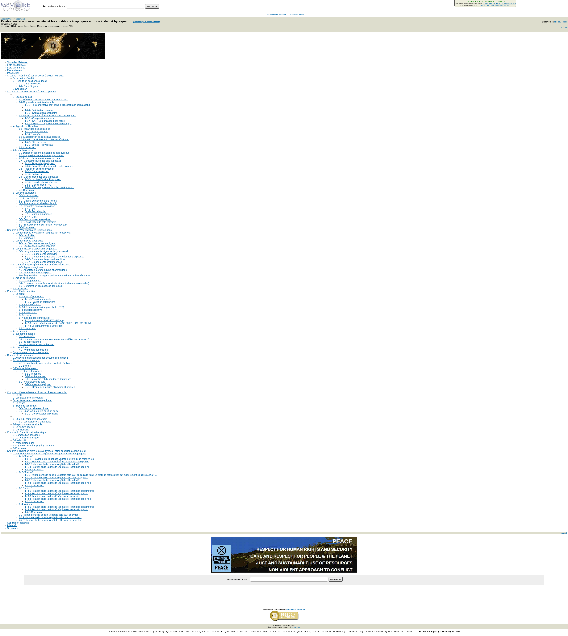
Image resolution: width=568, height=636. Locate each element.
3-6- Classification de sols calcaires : (38, 222)
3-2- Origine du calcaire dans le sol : (38, 200)
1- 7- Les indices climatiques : (34, 318)
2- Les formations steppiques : (28, 240)
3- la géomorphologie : (25, 334)
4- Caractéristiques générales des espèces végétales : (41, 264)
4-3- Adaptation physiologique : (35, 272)
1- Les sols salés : (22, 97)
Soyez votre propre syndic (295, 609)
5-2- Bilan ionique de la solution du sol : (39, 411)
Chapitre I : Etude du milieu (21, 291)
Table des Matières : (17, 62)
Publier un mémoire (278, 14)
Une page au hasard (296, 14)
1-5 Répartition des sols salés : (35, 129)
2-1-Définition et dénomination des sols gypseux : (45, 153)
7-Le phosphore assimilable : (28, 424)
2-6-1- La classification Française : (43, 179)
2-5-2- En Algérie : (34, 174)
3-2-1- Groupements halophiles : (42, 254)
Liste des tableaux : (17, 65)
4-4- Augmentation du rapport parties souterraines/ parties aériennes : (55, 275)
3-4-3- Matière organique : (38, 214)
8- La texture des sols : (25, 427)
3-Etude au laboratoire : (25, 368)
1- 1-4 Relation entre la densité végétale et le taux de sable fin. (57, 467)
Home (266, 14)
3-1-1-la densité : (33, 373)
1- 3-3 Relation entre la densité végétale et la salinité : (53, 496)
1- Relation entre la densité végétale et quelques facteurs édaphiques (49, 453)
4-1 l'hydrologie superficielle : (34, 350)
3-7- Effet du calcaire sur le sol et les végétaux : (43, 224)
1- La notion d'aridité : (24, 78)
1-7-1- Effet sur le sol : (36, 142)
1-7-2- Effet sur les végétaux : (40, 145)
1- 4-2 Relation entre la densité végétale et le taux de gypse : (56, 509)
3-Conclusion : (20, 89)
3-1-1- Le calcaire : (28, 195)
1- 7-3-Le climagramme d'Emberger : (44, 326)
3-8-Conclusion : (27, 227)
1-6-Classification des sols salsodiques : (40, 137)
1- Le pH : (18, 395)
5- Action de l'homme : (24, 278)
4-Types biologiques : (24, 443)
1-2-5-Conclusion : (34, 485)
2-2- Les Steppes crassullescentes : (37, 246)
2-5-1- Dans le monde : (37, 171)
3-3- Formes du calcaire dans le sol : (38, 203)
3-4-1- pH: (30, 208)
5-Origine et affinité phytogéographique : (34, 445)
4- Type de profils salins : (26, 126)
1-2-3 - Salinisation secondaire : (41, 113)
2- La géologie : (21, 331)
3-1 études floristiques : (31, 371)
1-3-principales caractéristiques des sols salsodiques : (47, 115)
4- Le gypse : (19, 403)
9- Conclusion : (21, 429)
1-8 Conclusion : (27, 328)
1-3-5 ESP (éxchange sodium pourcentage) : (48, 123)
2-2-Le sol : (25, 366)
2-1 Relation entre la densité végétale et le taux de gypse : (49, 515)
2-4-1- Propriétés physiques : (40, 163)
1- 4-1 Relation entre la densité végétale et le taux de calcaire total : (60, 507)
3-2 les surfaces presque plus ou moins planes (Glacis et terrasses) (54, 339)
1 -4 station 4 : (26, 504)
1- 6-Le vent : (26, 315)
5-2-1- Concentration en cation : (41, 413)
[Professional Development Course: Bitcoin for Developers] (53, 58)
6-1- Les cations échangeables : (35, 421)
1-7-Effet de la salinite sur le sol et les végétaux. (44, 139)
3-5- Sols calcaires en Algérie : (35, 219)
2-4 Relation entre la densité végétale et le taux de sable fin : (50, 520)
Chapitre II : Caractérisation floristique (26, 432)
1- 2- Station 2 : (27, 472)
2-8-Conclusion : (27, 190)
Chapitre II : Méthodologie (20, 355)
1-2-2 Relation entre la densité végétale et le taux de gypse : (56, 477)
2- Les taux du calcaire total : (28, 397)
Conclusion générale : (18, 523)
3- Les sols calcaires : (24, 192)
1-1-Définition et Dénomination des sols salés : (43, 99)
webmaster (296, 627)
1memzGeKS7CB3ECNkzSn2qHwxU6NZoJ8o (499, 3)
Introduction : (14, 73)
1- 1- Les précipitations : (31, 296)
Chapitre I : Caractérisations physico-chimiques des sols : (37, 392)
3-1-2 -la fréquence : (35, 376)
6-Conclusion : (20, 288)
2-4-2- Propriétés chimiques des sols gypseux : (49, 166)
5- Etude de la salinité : (25, 405)
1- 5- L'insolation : (28, 312)
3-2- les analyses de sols (32, 381)
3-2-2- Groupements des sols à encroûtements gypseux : (54, 256)
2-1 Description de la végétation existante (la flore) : (46, 363)
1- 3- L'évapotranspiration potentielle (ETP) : (42, 307)
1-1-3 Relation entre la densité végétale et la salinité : (52, 464)
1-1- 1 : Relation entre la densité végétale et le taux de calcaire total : (60, 459)
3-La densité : (20, 440)
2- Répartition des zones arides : (30, 81)
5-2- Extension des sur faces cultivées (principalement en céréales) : (54, 283)
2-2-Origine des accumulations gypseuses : (41, 155)
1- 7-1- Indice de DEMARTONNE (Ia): (44, 320)
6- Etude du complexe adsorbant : (30, 419)
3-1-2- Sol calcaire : (29, 198)
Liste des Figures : (16, 67)
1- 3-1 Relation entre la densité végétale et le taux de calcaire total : (60, 491)
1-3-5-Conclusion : (34, 501)
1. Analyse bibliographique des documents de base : (40, 358)
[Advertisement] (284, 593)
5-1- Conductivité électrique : (34, 408)
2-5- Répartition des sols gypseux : (37, 169)
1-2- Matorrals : (27, 238)
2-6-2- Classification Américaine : (42, 182)
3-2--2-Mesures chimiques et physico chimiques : (50, 387)
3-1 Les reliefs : (27, 336)
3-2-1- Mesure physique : (38, 384)
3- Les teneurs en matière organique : (32, 400)
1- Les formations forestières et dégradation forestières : (42, 232)
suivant (564, 27)
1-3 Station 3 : (26, 488)
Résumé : (12, 525)
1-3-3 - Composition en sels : (40, 118)
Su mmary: (12, 528)
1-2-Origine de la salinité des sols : (37, 102)
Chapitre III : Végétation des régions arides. (29, 230)
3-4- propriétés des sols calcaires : (37, 206)
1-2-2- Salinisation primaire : (39, 110)
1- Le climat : (19, 294)
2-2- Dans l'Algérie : (29, 86)
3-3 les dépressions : (30, 342)
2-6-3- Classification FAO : (38, 185)
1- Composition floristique (26, 435)
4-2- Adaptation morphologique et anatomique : (43, 270)
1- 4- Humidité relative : (31, 310)
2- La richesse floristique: (26, 437)
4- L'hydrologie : (21, 347)
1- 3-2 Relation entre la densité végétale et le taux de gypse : (56, 493)
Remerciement (14, 70)
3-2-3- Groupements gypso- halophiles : (45, 259)
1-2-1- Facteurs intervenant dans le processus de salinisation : (57, 105)
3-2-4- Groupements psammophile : (43, 262)
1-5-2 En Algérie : (34, 134)
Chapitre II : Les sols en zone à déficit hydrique (31, 91)
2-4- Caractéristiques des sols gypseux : (40, 161)
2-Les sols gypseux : (23, 150)
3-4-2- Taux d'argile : (35, 211)
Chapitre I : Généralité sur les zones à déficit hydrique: (35, 75)
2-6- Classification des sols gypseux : (38, 177)
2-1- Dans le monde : (30, 83)
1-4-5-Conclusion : (34, 512)
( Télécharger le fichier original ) (146, 22)
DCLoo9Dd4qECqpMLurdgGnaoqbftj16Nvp (494, 5)
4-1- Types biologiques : (31, 267)
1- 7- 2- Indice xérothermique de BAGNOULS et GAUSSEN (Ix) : (58, 323)
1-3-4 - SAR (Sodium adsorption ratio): (45, 121)
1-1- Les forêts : (27, 235)
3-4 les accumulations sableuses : (36, 344)
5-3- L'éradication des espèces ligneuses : (41, 286)
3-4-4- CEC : (31, 216)
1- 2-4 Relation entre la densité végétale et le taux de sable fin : (58, 483)
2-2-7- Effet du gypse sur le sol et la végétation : (49, 187)
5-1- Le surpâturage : (30, 280)
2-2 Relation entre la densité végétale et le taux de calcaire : (50, 517)
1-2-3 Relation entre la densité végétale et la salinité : (52, 480)
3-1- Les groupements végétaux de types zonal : (44, 251)
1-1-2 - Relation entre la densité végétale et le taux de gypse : (57, 461)
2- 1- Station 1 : (27, 456)
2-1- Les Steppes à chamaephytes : (37, 243)
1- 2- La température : (30, 304)
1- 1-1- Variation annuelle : (39, 299)
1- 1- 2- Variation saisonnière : (40, 302)
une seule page (560, 22)
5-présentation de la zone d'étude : (31, 352)
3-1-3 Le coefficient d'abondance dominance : (48, 379)
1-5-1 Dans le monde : (36, 131)
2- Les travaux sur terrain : (26, 360)
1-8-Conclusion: (27, 147)
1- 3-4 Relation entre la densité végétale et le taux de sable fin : (58, 499)
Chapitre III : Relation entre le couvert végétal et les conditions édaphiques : (46, 451)
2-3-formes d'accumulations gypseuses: (39, 158)
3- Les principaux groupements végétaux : (35, 248)
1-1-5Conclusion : (34, 469)
